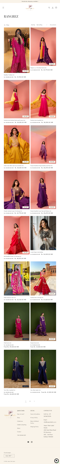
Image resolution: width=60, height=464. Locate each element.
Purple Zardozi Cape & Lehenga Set (13, 211)
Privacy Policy (34, 417)
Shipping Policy (34, 426)
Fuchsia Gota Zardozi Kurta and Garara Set (14, 120)
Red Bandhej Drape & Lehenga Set (12, 256)
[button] (3, 7)
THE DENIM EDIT (21, 435)
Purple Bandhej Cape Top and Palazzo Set (40, 211)
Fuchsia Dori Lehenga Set (36, 297)
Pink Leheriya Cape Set (10, 297)
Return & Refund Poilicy (34, 422)
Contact (19, 431)
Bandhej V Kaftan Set (9, 74)
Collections (20, 421)
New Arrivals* (20, 414)
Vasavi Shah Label (11, 461)
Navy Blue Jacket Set (35, 390)
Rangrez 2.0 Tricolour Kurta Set (38, 67)
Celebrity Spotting (21, 424)
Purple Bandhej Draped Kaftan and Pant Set (41, 165)
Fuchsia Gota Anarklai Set (36, 120)
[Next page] (34, 401)
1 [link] (25, 401)
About (18, 428)
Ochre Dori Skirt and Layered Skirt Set (14, 165)
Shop (18, 417)
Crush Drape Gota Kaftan (36, 252)
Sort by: (33, 25)
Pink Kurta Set (7, 343)
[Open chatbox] (56, 461)
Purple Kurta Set (34, 343)
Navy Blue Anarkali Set (9, 390)
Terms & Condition (35, 414)
